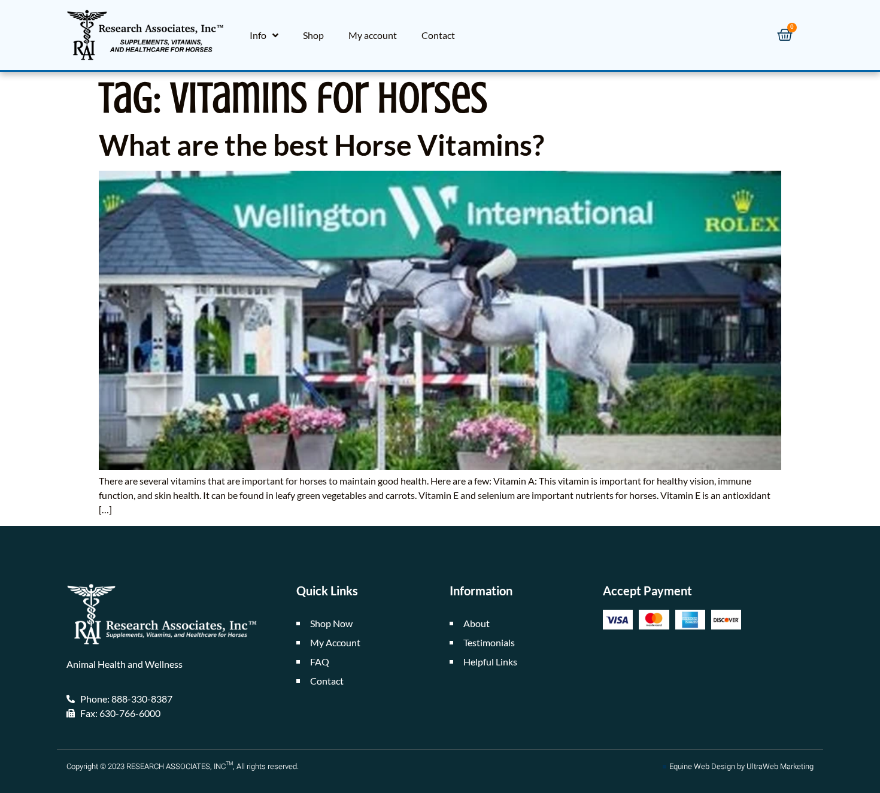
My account (372, 35)
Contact (438, 35)
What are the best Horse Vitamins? (321, 145)
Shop (313, 35)
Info (258, 35)
